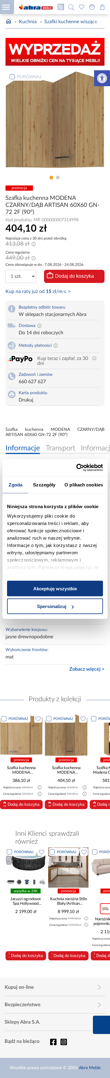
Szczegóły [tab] (44, 484)
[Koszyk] (102, 7)
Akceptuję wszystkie (55, 588)
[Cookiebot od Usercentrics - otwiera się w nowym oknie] (77, 468)
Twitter (63, 1042)
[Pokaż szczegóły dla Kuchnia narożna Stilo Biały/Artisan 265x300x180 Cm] (29, 867)
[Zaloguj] (92, 7)
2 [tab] (58, 177)
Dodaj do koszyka (74, 276)
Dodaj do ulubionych (38, 719)
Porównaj (29, 76)
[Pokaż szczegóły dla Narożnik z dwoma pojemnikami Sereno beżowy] (71, 867)
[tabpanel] (55, 121)
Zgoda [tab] (15, 484)
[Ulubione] (81, 7)
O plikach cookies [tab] (83, 484)
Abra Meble (90, 1068)
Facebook (53, 1042)
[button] (102, 78)
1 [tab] (51, 177)
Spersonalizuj (51, 606)
